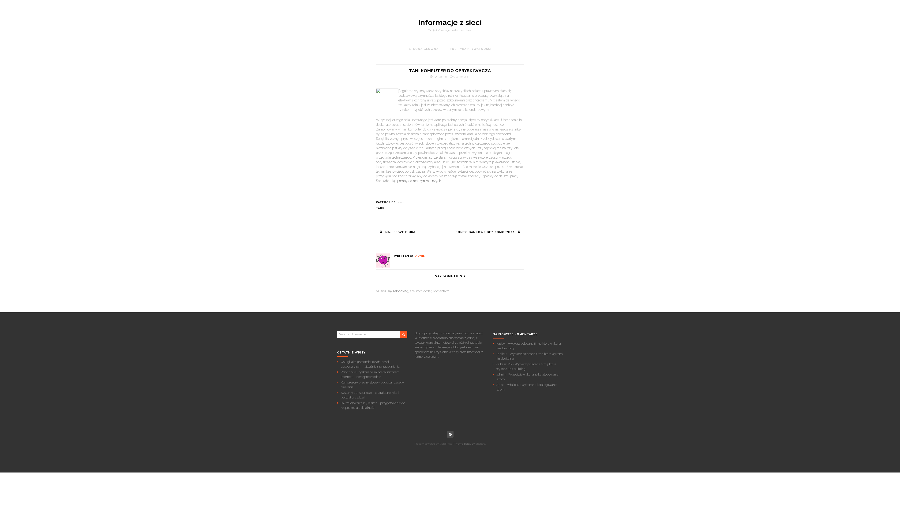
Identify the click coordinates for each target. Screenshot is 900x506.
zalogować (400, 291)
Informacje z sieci (450, 22)
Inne (401, 202)
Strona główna (424, 49)
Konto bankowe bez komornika (485, 232)
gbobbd (480, 443)
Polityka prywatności (470, 49)
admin (443, 76)
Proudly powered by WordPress (433, 443)
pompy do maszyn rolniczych (419, 181)
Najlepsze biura (400, 232)
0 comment (461, 76)
